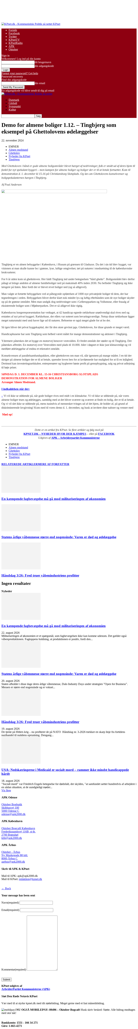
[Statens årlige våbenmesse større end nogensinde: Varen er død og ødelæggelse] (21, 530)
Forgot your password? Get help (19, 73)
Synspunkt (15, 106)
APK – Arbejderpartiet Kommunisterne (75, 437)
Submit (6, 979)
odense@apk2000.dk (13, 814)
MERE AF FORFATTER (53, 464)
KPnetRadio (16, 43)
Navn (10, 902)
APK (12, 46)
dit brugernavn (43, 62)
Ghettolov (14, 153)
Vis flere (6, 790)
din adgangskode (44, 65)
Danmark (14, 99)
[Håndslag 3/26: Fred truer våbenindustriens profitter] (21, 568)
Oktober (13, 49)
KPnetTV (14, 39)
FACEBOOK (106, 433)
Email (10, 909)
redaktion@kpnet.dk (30, 879)
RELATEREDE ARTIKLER (19, 464)
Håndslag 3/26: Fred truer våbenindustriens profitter (40, 575)
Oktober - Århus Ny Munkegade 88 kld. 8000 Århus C (14, 855)
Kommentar (13, 969)
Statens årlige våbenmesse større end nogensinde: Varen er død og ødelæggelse (58, 537)
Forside (13, 30)
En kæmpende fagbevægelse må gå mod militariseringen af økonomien (53, 499)
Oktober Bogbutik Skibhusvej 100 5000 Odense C (11, 807)
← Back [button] (6, 888)
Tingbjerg (14, 159)
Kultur (12, 109)
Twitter (13, 36)
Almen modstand (18, 149)
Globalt (13, 103)
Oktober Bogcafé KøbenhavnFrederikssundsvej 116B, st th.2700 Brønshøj (18, 831)
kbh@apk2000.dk (11, 837)
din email (40, 83)
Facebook (14, 33)
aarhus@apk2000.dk (13, 861)
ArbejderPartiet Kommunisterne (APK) (25, 989)
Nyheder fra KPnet (19, 156)
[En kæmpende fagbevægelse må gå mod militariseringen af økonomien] (21, 491)
